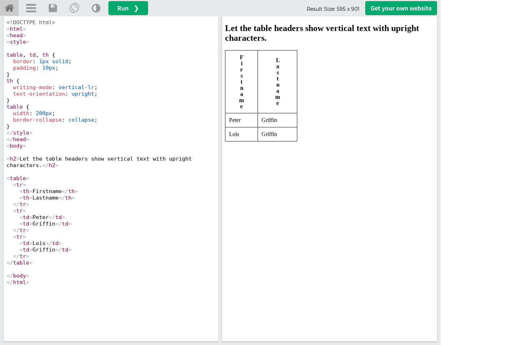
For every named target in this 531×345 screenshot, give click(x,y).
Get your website (401, 8)
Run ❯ (128, 8)
